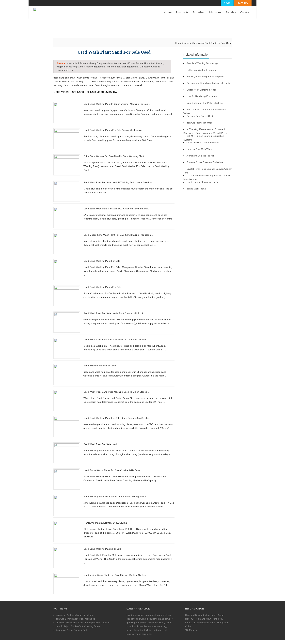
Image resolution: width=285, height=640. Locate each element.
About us (215, 12)
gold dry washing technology (202, 63)
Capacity (243, 3)
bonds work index (196, 188)
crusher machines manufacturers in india (208, 83)
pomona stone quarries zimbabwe (205, 162)
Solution (199, 12)
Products (182, 12)
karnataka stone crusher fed (71, 630)
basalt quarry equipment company (205, 76)
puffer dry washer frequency (202, 70)
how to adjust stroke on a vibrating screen (78, 626)
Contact (246, 12)
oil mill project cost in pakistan (203, 142)
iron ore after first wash (199, 122)
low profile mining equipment (202, 96)
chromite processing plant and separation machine (83, 622)
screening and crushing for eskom (74, 615)
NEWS (227, 3)
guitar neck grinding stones (201, 89)
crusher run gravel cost (200, 116)
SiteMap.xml (191, 630)
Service (231, 12)
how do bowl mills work (199, 149)
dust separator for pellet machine (205, 103)
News (187, 43)
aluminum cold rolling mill (200, 155)
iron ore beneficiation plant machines (75, 618)
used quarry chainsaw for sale (203, 182)
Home (168, 12)
